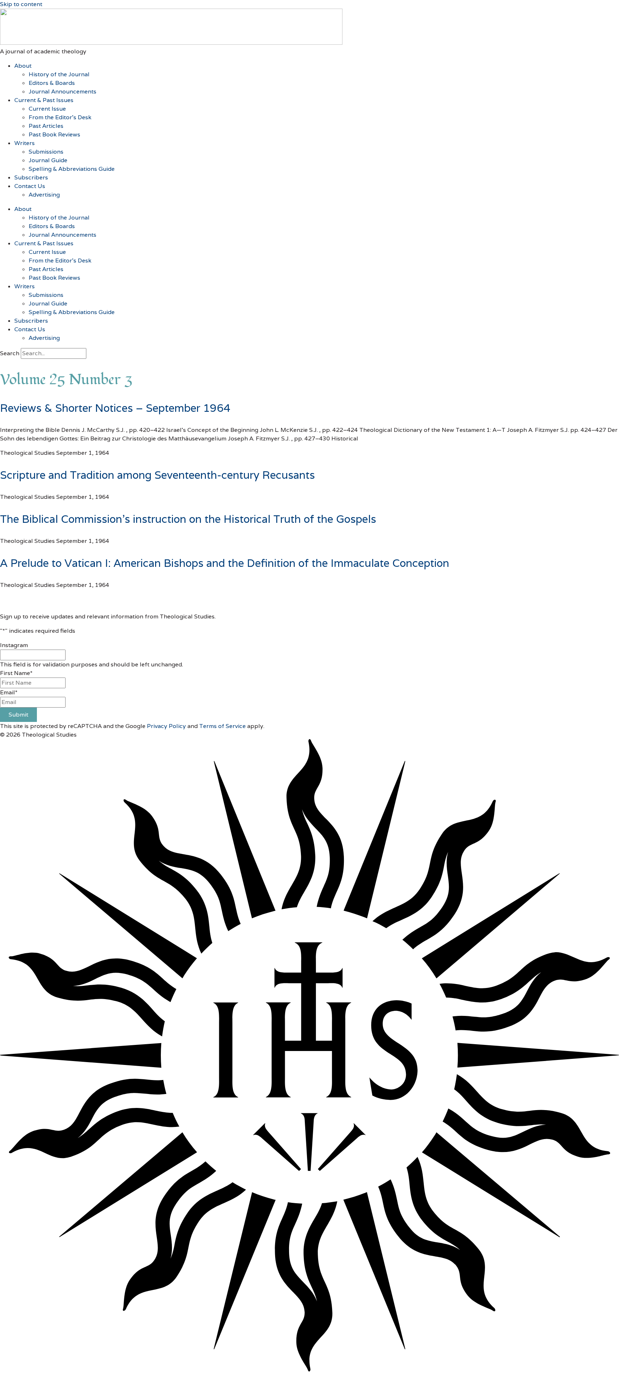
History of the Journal (59, 74)
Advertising (44, 194)
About (23, 65)
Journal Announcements (62, 91)
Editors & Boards (52, 83)
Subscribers (31, 177)
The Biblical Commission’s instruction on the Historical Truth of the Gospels (188, 519)
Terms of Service (222, 726)
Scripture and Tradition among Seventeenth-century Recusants (157, 475)
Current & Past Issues (43, 100)
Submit (18, 714)
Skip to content (21, 4)
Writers (24, 143)
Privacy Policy (166, 726)
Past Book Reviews (54, 134)
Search (9, 353)
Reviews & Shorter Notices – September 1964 (115, 408)
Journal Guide (48, 160)
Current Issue (47, 108)
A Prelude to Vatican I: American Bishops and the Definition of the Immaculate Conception (224, 563)
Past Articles (46, 126)
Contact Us (29, 186)
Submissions (46, 151)
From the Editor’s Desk (60, 117)
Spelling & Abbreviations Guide (72, 169)
